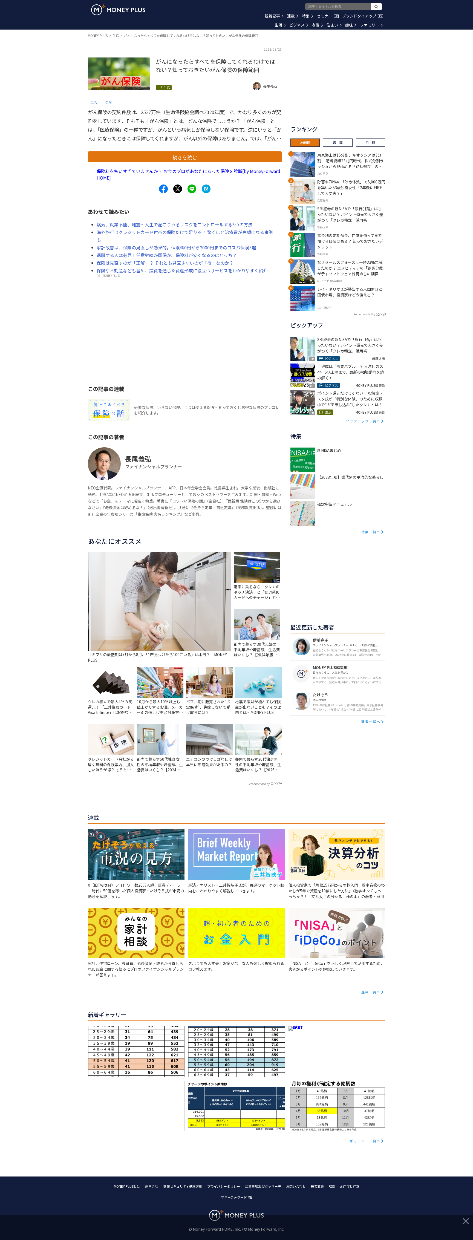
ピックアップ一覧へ (363, 421)
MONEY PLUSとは (127, 1186)
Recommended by (259, 784)
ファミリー (369, 25)
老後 (315, 25)
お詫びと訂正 (349, 1186)
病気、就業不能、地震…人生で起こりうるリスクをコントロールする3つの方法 (174, 224)
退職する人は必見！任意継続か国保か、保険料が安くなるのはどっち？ (167, 255)
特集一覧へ (370, 531)
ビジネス (297, 25)
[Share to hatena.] (206, 188)
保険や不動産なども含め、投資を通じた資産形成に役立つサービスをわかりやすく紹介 (182, 270)
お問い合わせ (296, 1186)
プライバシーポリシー (223, 1186)
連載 (291, 16)
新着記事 (272, 16)
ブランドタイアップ (362, 16)
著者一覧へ (370, 721)
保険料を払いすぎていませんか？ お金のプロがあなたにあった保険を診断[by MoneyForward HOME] (188, 174)
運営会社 (151, 1186)
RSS (332, 1186)
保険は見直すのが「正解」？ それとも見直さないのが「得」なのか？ (165, 262)
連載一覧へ (370, 992)
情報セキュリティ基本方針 (182, 1186)
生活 (278, 25)
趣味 (349, 25)
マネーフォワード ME (236, 1197)
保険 (108, 102)
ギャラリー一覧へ (365, 1140)
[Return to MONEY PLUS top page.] (118, 10)
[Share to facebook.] (163, 188)
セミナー (327, 16)
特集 (306, 16)
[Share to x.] (177, 188)
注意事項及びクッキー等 (263, 1186)
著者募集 (317, 1186)
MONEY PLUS (98, 35)
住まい (332, 25)
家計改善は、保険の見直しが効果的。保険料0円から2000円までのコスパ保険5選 (176, 247)
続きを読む (184, 157)
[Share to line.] (192, 188)
